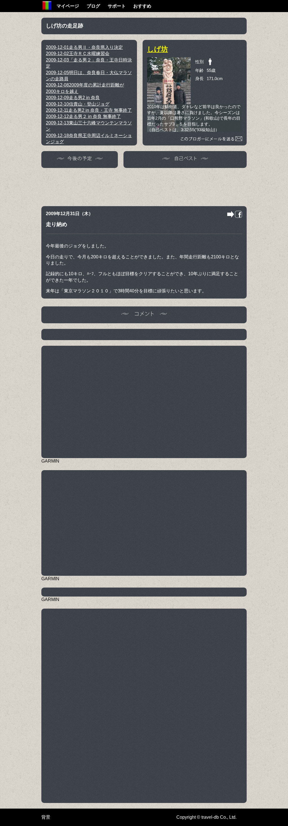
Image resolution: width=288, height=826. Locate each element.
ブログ (93, 6)
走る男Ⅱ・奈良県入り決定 (84, 47)
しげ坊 (157, 49)
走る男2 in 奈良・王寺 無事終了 (89, 110)
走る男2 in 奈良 (73, 97)
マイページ (68, 6)
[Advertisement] (144, 186)
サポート (117, 6)
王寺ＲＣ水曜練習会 (77, 53)
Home (47, 5)
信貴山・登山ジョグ (77, 104)
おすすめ (142, 6)
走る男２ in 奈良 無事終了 (83, 116)
